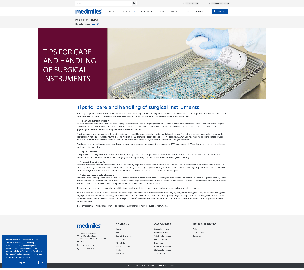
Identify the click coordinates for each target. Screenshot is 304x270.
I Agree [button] (22, 262)
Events (173, 11)
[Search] (134, 3)
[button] (220, 11)
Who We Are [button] (127, 11)
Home (112, 11)
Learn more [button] (24, 257)
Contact (199, 11)
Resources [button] (146, 11)
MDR (162, 11)
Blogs (186, 11)
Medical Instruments (82, 24)
